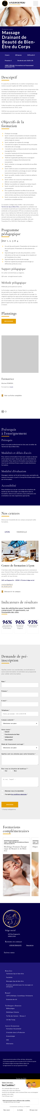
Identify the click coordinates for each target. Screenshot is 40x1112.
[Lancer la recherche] (35, 3)
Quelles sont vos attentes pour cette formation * (18, 754)
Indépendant (9, 737)
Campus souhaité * (7, 720)
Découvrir (8, 321)
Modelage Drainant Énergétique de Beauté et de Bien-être (15, 849)
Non (15, 771)
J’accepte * (16, 794)
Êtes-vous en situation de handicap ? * (14, 768)
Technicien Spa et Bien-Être (10, 207)
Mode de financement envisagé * (12, 744)
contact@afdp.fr (7, 584)
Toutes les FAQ (21, 1078)
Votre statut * (6, 729)
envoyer (9, 804)
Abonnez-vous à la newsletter (14, 791)
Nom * (3, 681)
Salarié (7, 732)
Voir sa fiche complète (13, 401)
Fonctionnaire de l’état (12, 734)
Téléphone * (5, 710)
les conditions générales (19, 794)
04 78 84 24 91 (6, 586)
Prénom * (4, 691)
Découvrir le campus (12, 591)
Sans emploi (9, 739)
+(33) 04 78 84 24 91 (15, 945)
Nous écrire (29, 945)
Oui (6, 771)
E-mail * (4, 700)
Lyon (11, 387)
